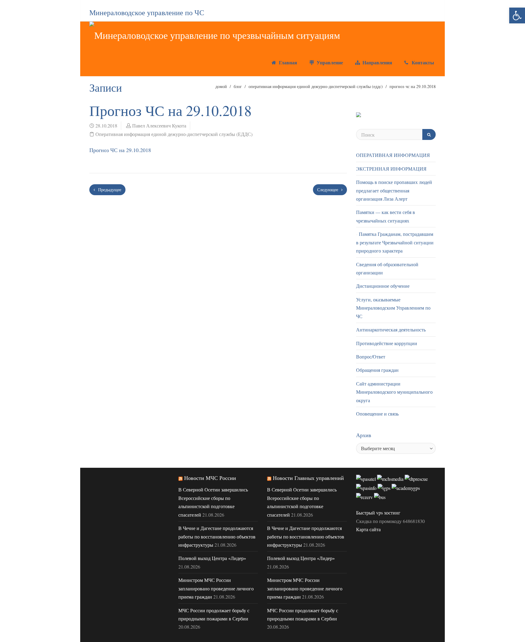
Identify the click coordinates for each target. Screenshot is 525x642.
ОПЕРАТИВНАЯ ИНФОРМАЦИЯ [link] (393, 155)
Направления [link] (376, 62)
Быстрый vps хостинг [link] (378, 512)
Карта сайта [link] (368, 529)
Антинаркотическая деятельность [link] (391, 329)
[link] (517, 15)
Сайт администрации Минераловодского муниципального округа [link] (394, 391)
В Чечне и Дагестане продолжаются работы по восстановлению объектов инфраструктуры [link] (217, 536)
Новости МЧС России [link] (210, 477)
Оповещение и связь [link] (377, 413)
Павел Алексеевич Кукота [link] (159, 125)
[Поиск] (429, 134)
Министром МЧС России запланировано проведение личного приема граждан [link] (216, 588)
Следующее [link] (328, 189)
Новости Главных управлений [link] (308, 477)
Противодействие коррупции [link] (386, 343)
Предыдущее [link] (109, 189)
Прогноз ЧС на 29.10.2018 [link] (120, 150)
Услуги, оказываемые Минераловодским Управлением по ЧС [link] (393, 307)
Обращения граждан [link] (377, 370)
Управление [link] (329, 62)
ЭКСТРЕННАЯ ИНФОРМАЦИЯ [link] (391, 168)
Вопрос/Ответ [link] (370, 356)
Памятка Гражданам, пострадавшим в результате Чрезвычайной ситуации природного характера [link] (395, 242)
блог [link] (238, 86)
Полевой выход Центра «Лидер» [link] (212, 558)
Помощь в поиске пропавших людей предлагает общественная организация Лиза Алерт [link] (394, 190)
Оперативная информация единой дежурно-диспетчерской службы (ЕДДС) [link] (316, 86)
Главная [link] (287, 62)
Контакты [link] (422, 62)
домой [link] (221, 86)
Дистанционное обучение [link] (383, 286)
